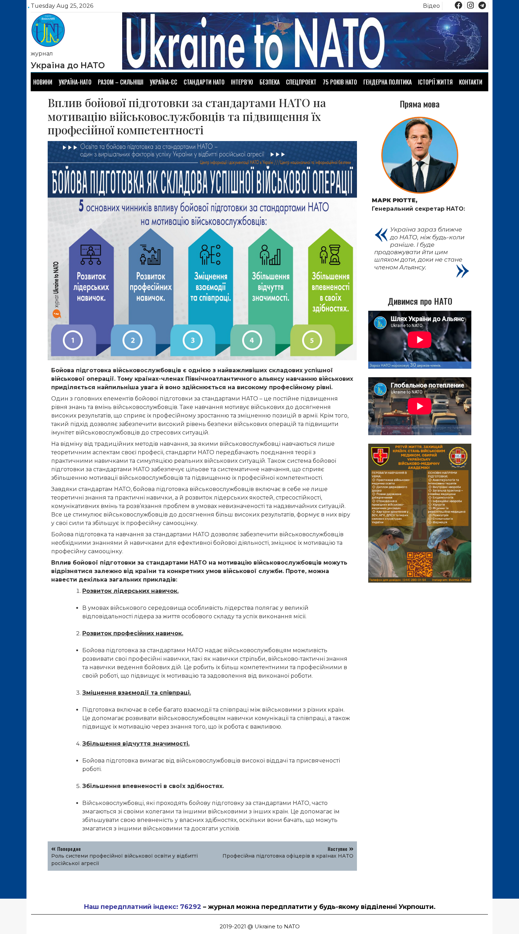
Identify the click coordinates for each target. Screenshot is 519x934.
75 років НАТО (340, 82)
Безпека (270, 82)
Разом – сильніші (120, 82)
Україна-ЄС (163, 82)
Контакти (470, 82)
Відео (431, 5)
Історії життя (435, 82)
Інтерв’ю (242, 82)
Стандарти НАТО (204, 82)
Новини (42, 82)
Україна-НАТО (75, 82)
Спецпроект (301, 82)
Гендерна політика (387, 82)
